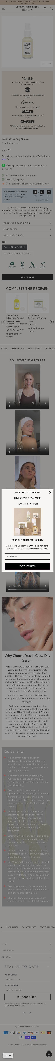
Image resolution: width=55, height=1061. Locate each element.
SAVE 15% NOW (27, 566)
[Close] (50, 492)
